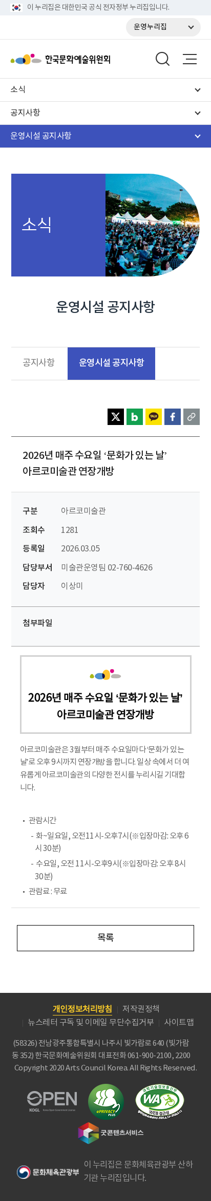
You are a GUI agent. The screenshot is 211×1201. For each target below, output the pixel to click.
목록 (105, 938)
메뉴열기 (189, 59)
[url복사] (191, 416)
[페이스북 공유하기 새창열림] (172, 416)
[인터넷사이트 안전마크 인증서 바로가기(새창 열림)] (106, 1089)
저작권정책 (141, 1009)
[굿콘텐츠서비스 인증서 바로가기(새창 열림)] (111, 1126)
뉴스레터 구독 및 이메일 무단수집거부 (91, 1022)
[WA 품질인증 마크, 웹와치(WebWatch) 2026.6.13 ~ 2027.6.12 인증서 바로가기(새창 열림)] (159, 1088)
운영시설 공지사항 (111, 363)
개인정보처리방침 (82, 1009)
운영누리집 (150, 27)
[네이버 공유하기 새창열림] (134, 416)
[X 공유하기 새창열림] (115, 416)
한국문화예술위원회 (86, 59)
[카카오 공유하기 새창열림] (153, 416)
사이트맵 (179, 1022)
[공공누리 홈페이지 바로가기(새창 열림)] (52, 1097)
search (163, 59)
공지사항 (38, 363)
